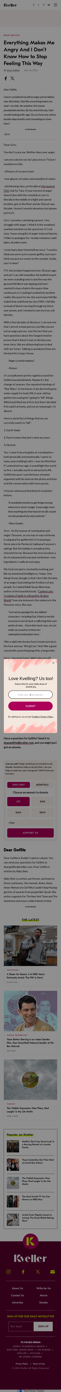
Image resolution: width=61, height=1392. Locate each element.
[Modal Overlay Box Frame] (30, 696)
